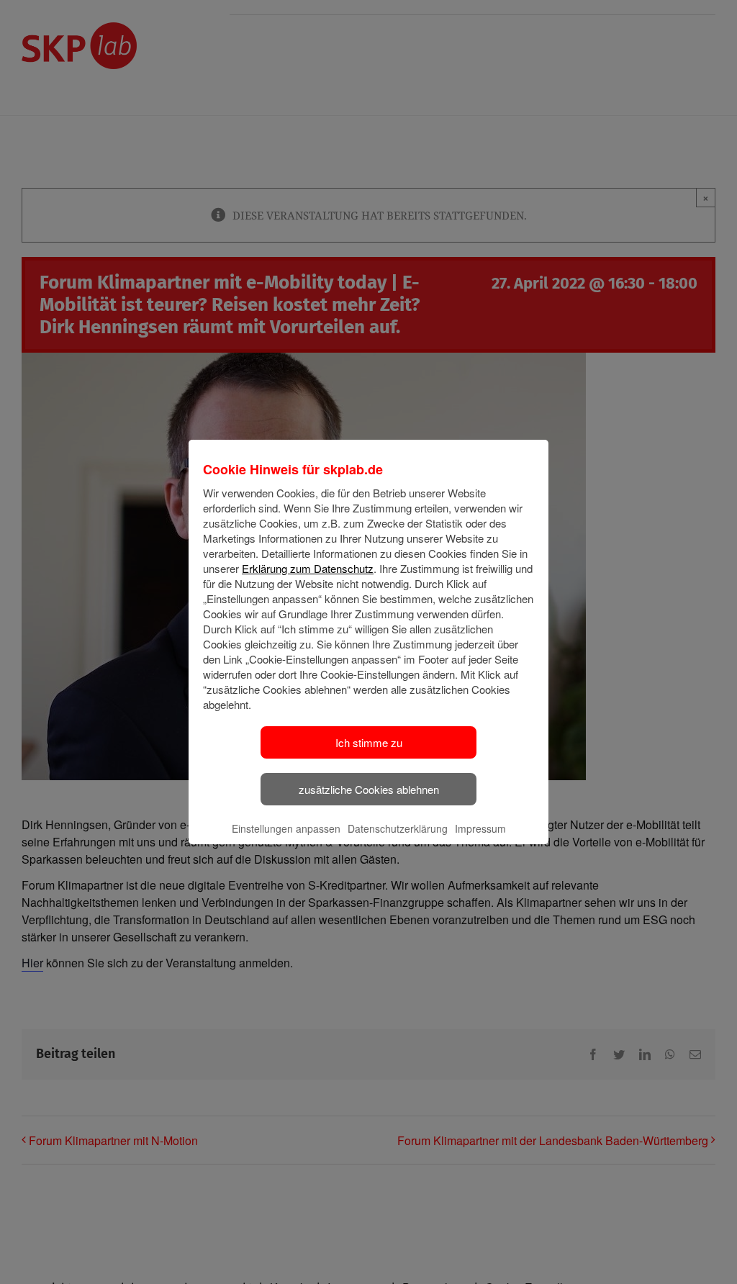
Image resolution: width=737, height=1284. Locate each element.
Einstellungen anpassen (286, 828)
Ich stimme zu (368, 742)
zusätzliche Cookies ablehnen (369, 789)
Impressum (480, 828)
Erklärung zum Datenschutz (308, 568)
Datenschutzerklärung (398, 828)
